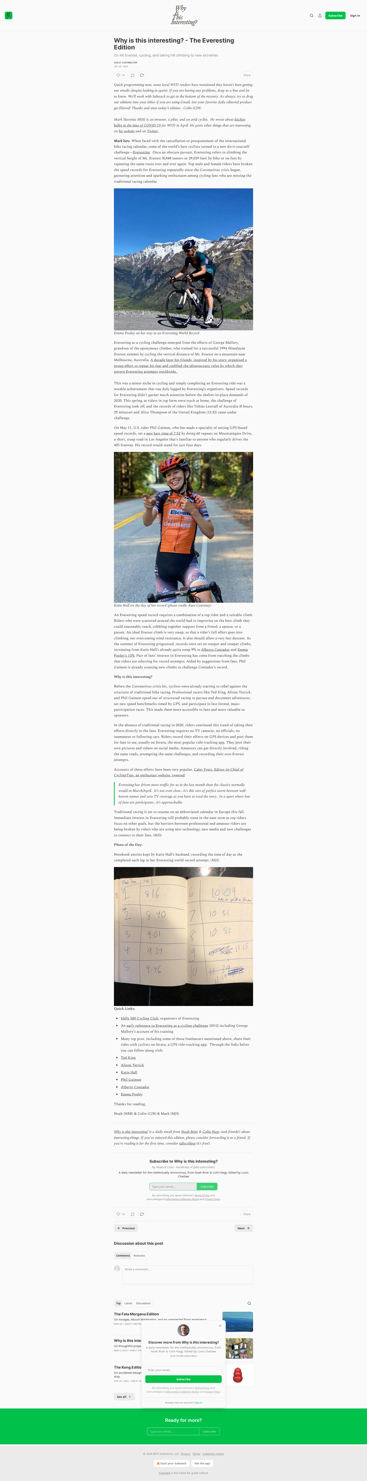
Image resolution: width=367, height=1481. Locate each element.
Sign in (355, 15)
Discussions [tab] (143, 1303)
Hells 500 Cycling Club (139, 1018)
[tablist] (130, 1255)
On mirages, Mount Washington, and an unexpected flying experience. (160, 1319)
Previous (128, 1228)
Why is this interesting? (131, 1132)
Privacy (185, 1454)
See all (121, 1397)
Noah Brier (189, 1132)
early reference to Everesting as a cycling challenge (167, 1025)
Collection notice (213, 1454)
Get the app (202, 1463)
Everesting (141, 152)
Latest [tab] (128, 1303)
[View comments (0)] (132, 75)
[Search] (311, 15)
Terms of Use (202, 1388)
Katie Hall (129, 1072)
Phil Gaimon (131, 1080)
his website (127, 131)
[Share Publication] (320, 15)
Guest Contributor (125, 62)
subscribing (187, 1143)
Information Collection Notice (182, 1391)
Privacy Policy (212, 1391)
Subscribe (335, 15)
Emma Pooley (132, 1094)
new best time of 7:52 (163, 433)
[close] (220, 1326)
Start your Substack (173, 1463)
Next (241, 1228)
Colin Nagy (211, 1132)
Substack (164, 1473)
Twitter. (153, 131)
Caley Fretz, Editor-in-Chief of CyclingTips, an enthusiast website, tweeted (179, 772)
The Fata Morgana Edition (136, 1314)
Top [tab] (118, 1303)
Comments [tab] (123, 1255)
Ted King (128, 1058)
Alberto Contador (215, 650)
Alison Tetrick (132, 1065)
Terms (196, 1454)
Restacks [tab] (139, 1255)
